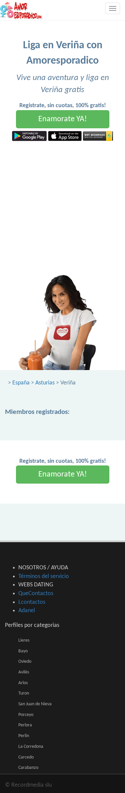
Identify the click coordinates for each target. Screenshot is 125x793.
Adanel (26, 610)
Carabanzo (28, 767)
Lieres (23, 640)
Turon (23, 693)
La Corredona (30, 746)
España (21, 383)
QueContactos (35, 593)
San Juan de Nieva (35, 704)
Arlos (23, 683)
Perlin (23, 735)
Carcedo (26, 757)
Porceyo (25, 714)
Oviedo (24, 661)
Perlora (25, 725)
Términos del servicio (43, 576)
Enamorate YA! (62, 119)
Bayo (23, 651)
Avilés (23, 672)
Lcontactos (31, 602)
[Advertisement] (62, 207)
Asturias (45, 383)
